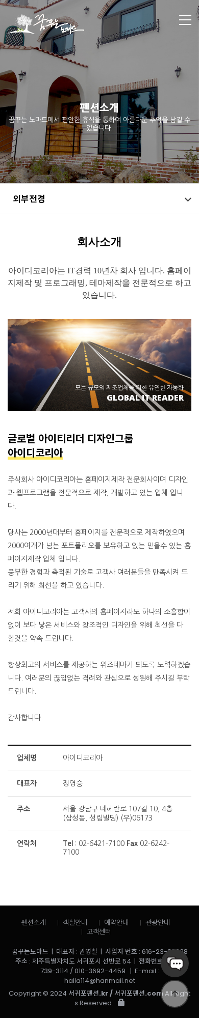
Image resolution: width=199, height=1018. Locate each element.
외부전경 (29, 198)
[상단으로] (175, 994)
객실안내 (75, 922)
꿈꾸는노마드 (80, 24)
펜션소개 (33, 922)
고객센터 (99, 931)
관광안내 (157, 922)
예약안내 (116, 922)
